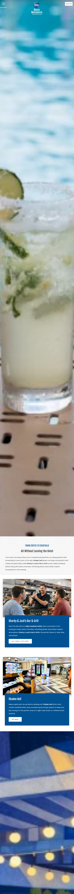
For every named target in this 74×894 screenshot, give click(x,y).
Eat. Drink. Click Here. (20, 641)
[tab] (34, 613)
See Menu (15, 719)
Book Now (69, 4)
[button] (3, 4)
